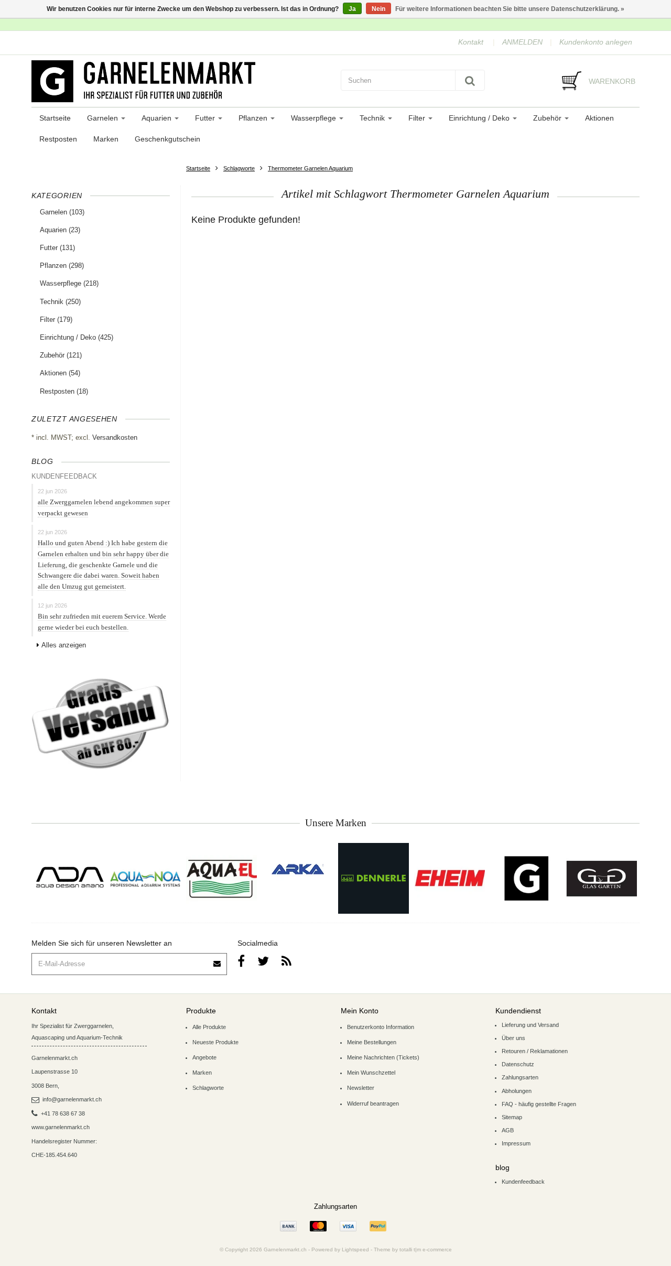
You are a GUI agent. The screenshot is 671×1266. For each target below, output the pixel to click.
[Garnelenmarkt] (525, 878)
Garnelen (103, 118)
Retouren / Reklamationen (535, 1051)
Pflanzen (254, 118)
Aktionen (599, 118)
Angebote (204, 1057)
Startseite (55, 118)
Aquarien (158, 118)
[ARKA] (298, 869)
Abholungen (517, 1091)
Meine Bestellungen (371, 1042)
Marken (105, 139)
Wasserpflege (314, 118)
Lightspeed (355, 1249)
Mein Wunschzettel (371, 1072)
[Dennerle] (373, 878)
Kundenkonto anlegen (595, 42)
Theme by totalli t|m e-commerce (413, 1249)
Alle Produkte (209, 1027)
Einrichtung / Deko (480, 118)
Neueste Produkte (215, 1042)
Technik (373, 118)
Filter (417, 118)
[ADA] (69, 878)
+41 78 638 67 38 (63, 1113)
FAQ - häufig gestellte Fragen (539, 1104)
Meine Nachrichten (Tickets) (383, 1057)
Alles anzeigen (63, 645)
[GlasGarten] (601, 878)
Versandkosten (114, 437)
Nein (378, 9)
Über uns (513, 1038)
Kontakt (470, 42)
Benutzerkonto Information (380, 1027)
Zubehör (548, 118)
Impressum (516, 1143)
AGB (508, 1130)
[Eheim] (449, 878)
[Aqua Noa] (145, 878)
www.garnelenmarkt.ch (60, 1127)
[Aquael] (221, 878)
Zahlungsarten (520, 1077)
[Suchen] (470, 80)
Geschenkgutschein (167, 139)
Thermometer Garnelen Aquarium (310, 168)
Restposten (58, 139)
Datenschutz (518, 1064)
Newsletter (360, 1088)
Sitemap (512, 1117)
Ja (352, 9)
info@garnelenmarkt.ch (72, 1099)
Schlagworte (239, 168)
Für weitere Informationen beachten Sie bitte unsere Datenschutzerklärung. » (509, 9)
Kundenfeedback (523, 1181)
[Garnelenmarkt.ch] (180, 81)
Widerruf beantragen (373, 1103)
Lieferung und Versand (530, 1025)
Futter (206, 118)
